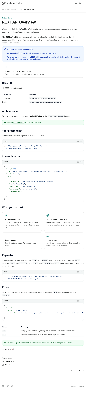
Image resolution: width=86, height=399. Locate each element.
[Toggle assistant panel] (80, 3)
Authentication (18, 122)
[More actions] (83, 3)
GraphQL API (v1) (16, 53)
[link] (43, 71)
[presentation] (43, 312)
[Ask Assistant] (81, 141)
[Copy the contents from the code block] (77, 141)
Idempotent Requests (64, 343)
